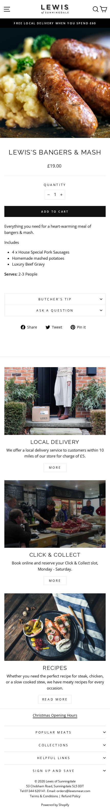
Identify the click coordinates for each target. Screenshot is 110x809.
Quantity (55, 185)
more (55, 580)
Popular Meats (54, 732)
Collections (54, 745)
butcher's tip (55, 299)
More (55, 467)
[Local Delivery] (55, 401)
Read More (55, 699)
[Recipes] (55, 627)
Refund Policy (70, 796)
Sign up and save (54, 771)
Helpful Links (54, 758)
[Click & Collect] (55, 514)
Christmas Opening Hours (55, 715)
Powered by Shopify (55, 805)
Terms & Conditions (44, 796)
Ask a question (54, 310)
